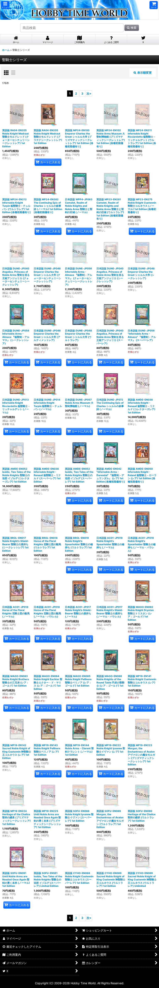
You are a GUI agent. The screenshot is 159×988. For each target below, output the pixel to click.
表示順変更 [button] (144, 72)
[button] (5, 5)
